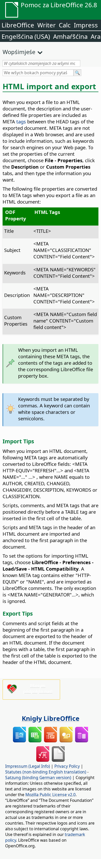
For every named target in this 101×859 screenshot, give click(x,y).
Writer (46, 25)
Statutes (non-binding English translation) (45, 772)
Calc (65, 25)
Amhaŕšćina (70, 36)
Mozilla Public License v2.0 (50, 794)
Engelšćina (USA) (26, 36)
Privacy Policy (67, 766)
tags (21, 121)
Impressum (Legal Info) (27, 766)
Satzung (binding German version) (38, 777)
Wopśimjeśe (19, 52)
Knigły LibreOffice (51, 718)
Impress (86, 25)
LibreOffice (18, 25)
